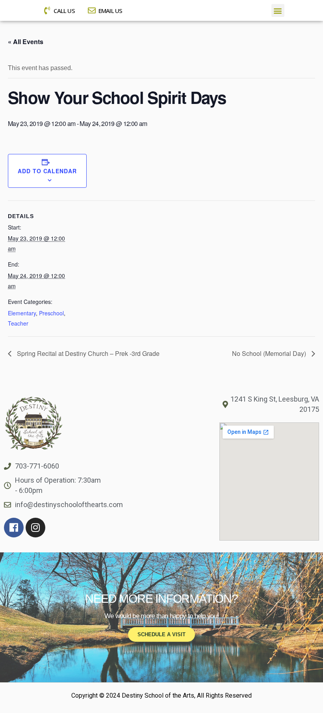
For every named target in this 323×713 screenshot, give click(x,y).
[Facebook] (14, 527)
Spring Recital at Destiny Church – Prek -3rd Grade (87, 353)
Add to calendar (47, 171)
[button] (277, 10)
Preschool (51, 313)
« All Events (25, 41)
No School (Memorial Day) (270, 353)
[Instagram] (35, 527)
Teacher (18, 323)
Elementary (22, 313)
